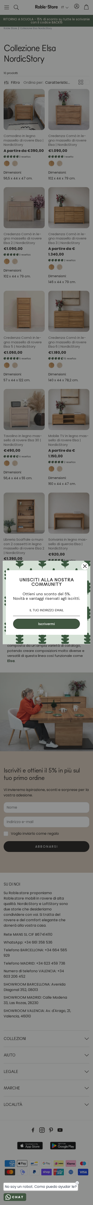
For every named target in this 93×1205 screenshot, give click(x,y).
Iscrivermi (46, 623)
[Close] (84, 566)
